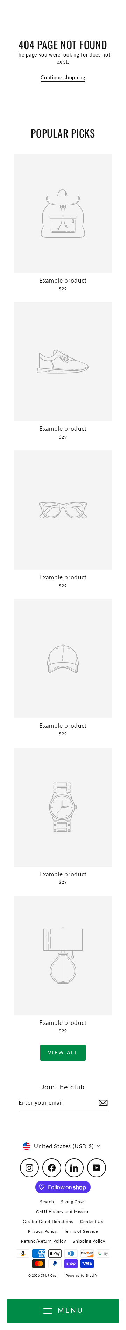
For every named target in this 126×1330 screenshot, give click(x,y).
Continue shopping (63, 77)
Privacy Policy (42, 1231)
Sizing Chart (73, 1201)
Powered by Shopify (82, 1275)
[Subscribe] (102, 1102)
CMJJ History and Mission (63, 1211)
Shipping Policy (89, 1241)
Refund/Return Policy (43, 1241)
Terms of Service (81, 1231)
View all (63, 1052)
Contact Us (91, 1221)
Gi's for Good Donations (48, 1221)
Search (47, 1201)
